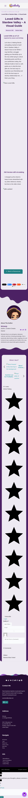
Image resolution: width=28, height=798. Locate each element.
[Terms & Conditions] (7, 760)
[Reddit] (19, 680)
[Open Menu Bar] (6, 6)
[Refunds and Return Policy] (7, 758)
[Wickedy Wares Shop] (5, 748)
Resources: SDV (9, 30)
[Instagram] (13, 680)
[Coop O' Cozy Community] (5, 744)
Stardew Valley (14, 11)
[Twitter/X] (23, 330)
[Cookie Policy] (7, 763)
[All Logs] (5, 741)
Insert (2, 797)
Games (7, 11)
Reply (2, 788)
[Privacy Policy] (7, 762)
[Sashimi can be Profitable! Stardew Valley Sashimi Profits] (18, 373)
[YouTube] (6, 680)
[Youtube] (21, 330)
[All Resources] (5, 743)
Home (3, 11)
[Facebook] (26, 330)
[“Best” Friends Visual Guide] (11, 364)
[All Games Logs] (5, 739)
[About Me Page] (5, 746)
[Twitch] (17, 680)
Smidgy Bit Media (8, 717)
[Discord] (11, 680)
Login (5, 619)
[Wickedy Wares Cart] (22, 6)
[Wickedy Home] (14, 5)
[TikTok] (9, 680)
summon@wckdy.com (7, 698)
